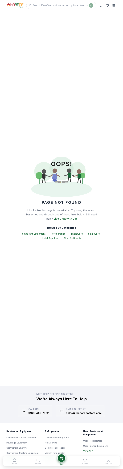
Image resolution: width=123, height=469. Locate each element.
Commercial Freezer (55, 447)
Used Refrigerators (92, 440)
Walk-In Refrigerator (55, 453)
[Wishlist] (107, 5)
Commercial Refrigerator (57, 437)
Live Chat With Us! (65, 218)
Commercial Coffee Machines (21, 437)
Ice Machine (51, 442)
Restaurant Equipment (33, 233)
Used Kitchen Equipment (95, 446)
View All (87, 451)
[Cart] (101, 5)
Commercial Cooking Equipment (22, 453)
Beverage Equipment (16, 442)
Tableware (77, 233)
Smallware (94, 233)
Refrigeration (58, 233)
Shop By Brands (72, 238)
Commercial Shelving (17, 447)
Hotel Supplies (50, 238)
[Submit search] (91, 5)
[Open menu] (114, 5)
